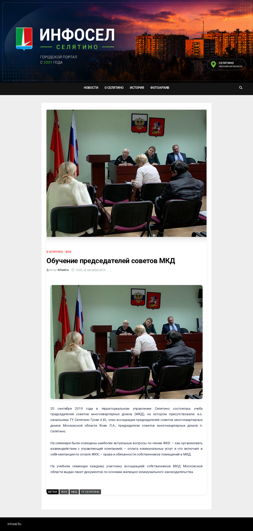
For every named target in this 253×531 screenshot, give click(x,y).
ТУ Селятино (90, 491)
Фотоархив (159, 88)
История (137, 88)
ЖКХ (68, 251)
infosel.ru (63, 269)
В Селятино (54, 251)
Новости (91, 88)
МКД (74, 491)
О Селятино (114, 88)
